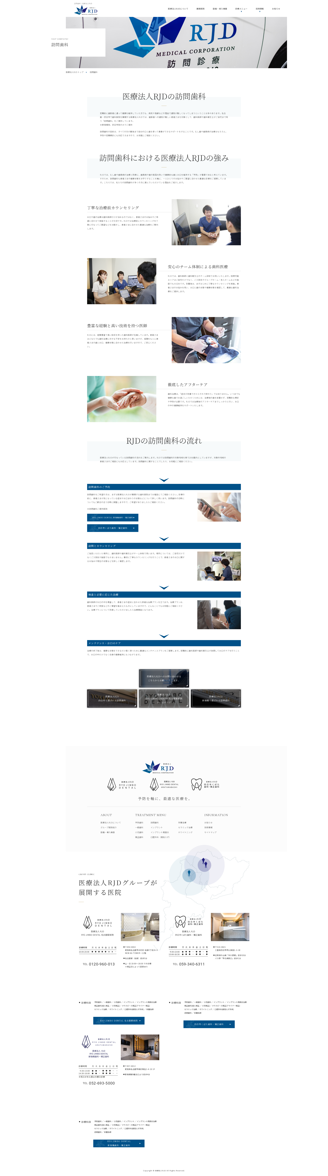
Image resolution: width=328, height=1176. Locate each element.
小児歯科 (139, 832)
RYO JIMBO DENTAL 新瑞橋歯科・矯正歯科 (112, 517)
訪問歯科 (155, 822)
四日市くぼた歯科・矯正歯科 (112, 528)
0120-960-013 (99, 964)
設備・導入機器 (220, 8)
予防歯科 (139, 822)
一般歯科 (139, 827)
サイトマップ (210, 832)
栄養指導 (182, 822)
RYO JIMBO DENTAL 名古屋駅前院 (119, 1020)
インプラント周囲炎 (160, 832)
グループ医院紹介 (109, 827)
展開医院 (201, 8)
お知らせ (276, 8)
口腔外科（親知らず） (161, 837)
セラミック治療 (185, 827)
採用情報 (208, 827)
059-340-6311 (189, 964)
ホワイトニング (185, 832)
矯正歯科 (139, 837)
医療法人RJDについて (178, 8)
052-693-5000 (99, 1083)
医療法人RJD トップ (74, 72)
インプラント (157, 827)
